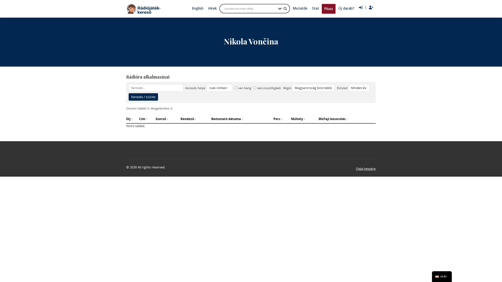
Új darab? (346, 8)
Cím (143, 119)
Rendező (188, 119)
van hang (244, 88)
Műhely (298, 119)
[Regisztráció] (371, 7)
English (197, 8)
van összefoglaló (269, 88)
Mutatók (300, 8)
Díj (129, 119)
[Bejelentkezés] (360, 7)
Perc (278, 119)
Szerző (162, 119)
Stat (315, 8)
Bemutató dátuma (227, 119)
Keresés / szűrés (143, 97)
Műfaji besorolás (333, 119)
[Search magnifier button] (285, 8)
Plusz (328, 9)
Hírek (212, 8)
